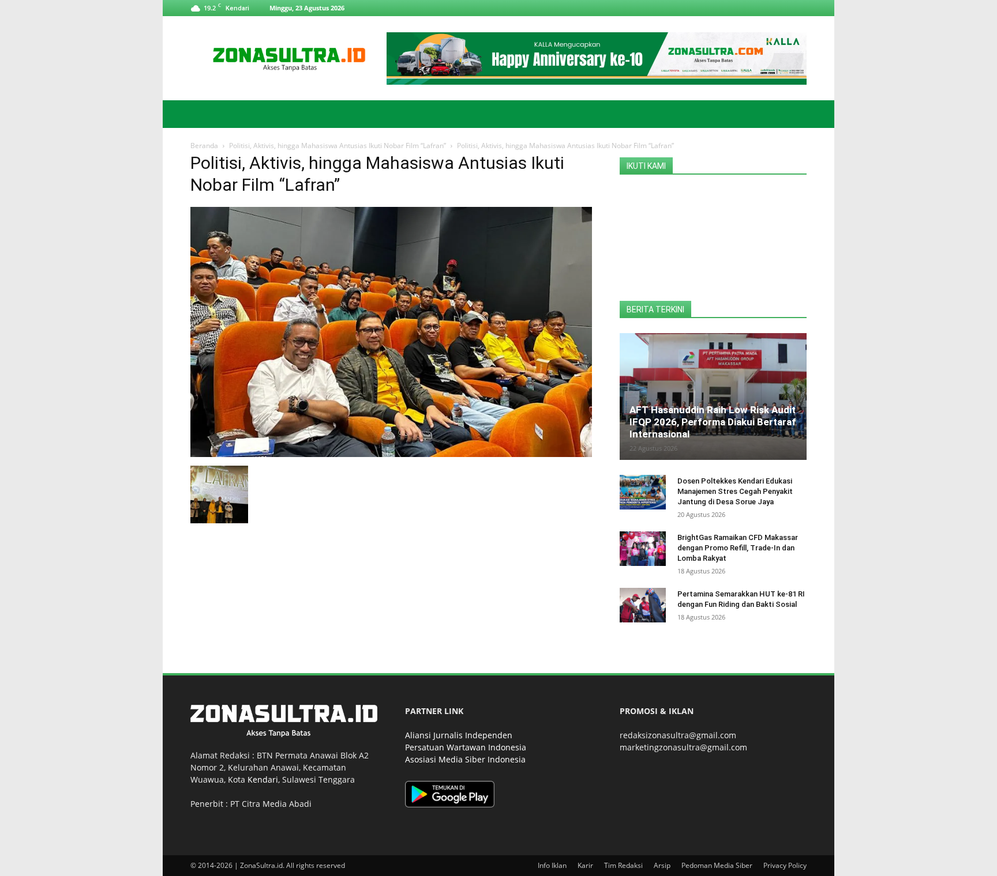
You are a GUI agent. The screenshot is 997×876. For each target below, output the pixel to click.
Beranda (204, 145)
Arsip (662, 865)
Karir (585, 865)
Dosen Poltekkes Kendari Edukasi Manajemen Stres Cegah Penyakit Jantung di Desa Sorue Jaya (735, 491)
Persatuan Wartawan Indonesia (465, 747)
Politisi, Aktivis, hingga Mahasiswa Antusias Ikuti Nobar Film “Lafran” (337, 145)
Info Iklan (552, 865)
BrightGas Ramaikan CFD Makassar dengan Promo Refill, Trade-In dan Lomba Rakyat (737, 547)
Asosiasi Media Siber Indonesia (465, 759)
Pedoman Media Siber (716, 865)
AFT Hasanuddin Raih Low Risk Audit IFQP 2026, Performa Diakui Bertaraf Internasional (712, 422)
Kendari (263, 779)
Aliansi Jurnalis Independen (458, 735)
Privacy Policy (785, 865)
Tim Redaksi (623, 865)
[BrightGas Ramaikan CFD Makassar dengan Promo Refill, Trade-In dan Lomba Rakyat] (643, 548)
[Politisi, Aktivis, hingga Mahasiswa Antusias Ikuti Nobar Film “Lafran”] (391, 454)
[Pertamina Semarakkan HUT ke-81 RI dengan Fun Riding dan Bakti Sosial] (643, 605)
